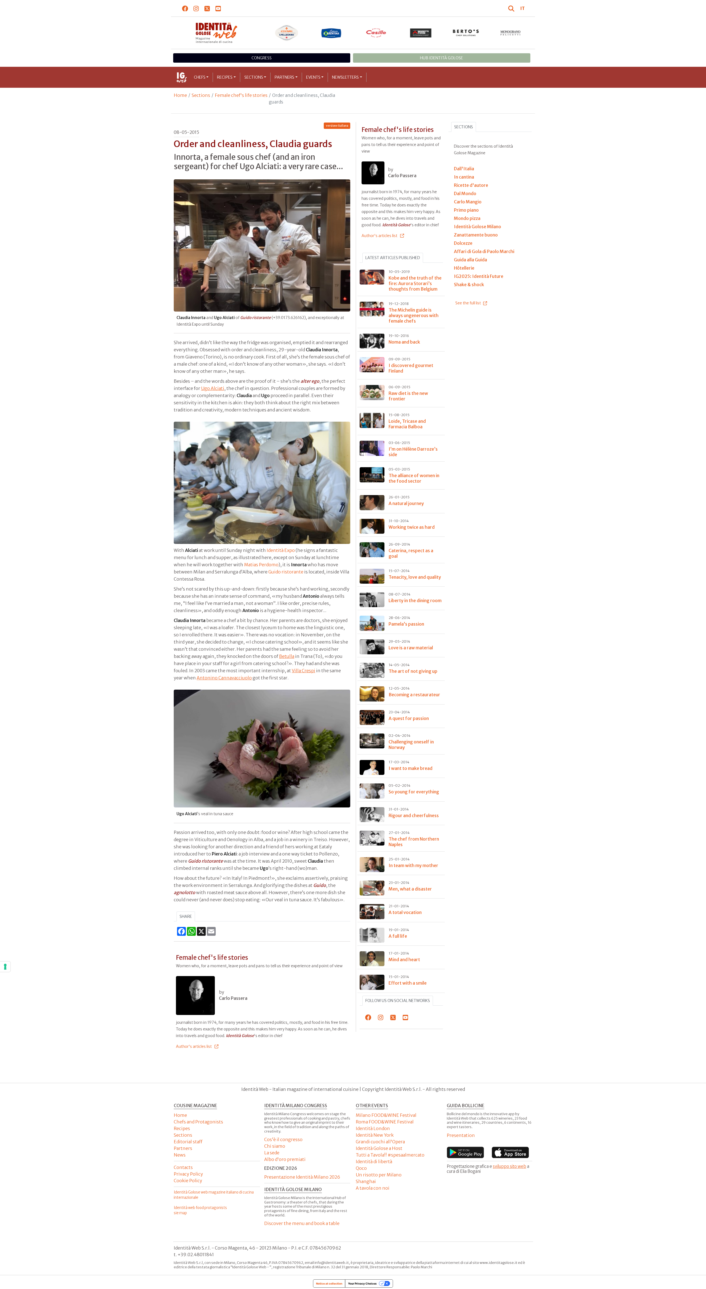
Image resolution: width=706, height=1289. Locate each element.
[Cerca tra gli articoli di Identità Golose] (512, 8)
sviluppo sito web (509, 1166)
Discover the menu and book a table (301, 1223)
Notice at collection (329, 1283)
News (180, 1155)
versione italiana (337, 125)
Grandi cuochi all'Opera (380, 1141)
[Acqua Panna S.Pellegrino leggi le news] (286, 33)
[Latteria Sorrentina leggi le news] (331, 33)
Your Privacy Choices (362, 1283)
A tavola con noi (372, 1188)
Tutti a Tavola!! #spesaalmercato (390, 1155)
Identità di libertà (374, 1161)
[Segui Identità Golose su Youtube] (218, 8)
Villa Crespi (303, 670)
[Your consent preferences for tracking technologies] (5, 966)
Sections (253, 77)
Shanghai (366, 1181)
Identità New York (375, 1135)
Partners (284, 77)
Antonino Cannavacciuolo (224, 678)
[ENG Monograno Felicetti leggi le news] (510, 33)
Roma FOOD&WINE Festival (385, 1122)
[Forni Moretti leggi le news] (421, 33)
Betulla (286, 656)
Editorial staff (188, 1141)
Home (180, 95)
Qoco (361, 1168)
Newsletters (345, 77)
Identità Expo (281, 550)
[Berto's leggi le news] (465, 33)
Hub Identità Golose (441, 57)
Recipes (224, 77)
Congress (262, 57)
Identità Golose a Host (379, 1148)
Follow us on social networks (397, 1000)
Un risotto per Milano (379, 1175)
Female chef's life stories (241, 95)
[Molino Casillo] (376, 33)
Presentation (461, 1135)
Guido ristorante (285, 572)
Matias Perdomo (261, 564)
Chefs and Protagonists (198, 1122)
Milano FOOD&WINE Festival (386, 1115)
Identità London (373, 1128)
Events (313, 77)
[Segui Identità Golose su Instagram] (196, 8)
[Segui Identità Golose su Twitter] (207, 8)
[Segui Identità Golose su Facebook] (185, 8)
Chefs (199, 77)
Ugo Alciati (212, 388)
